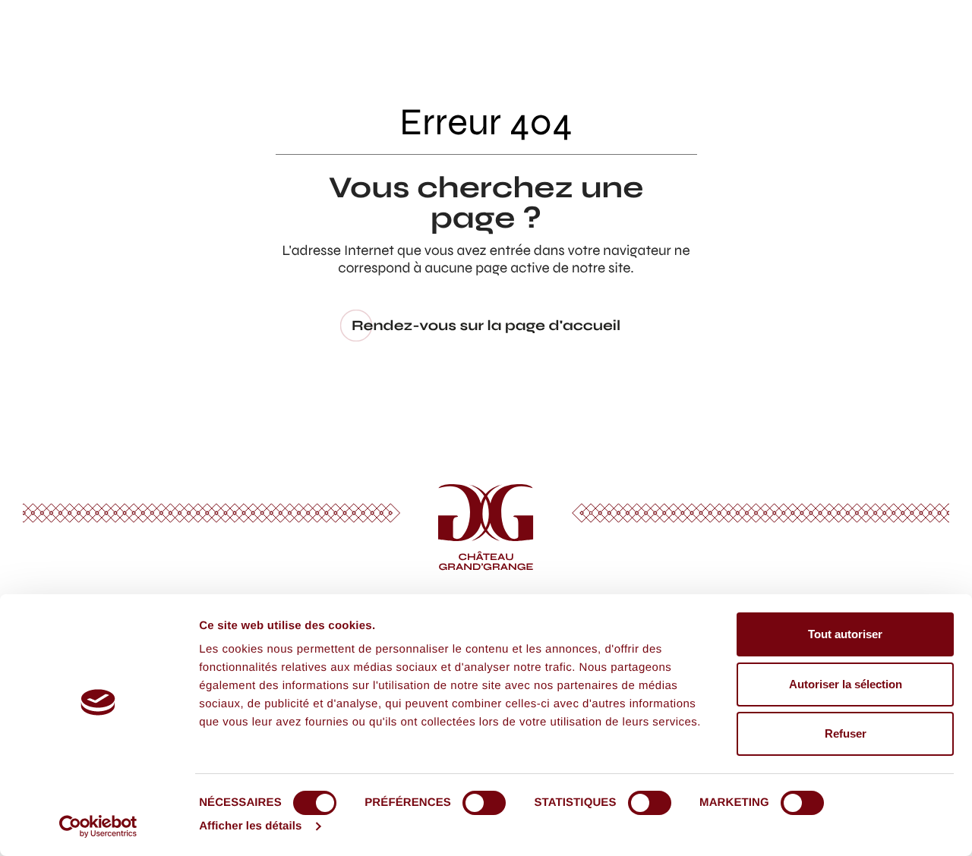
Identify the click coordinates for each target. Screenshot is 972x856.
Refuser (845, 733)
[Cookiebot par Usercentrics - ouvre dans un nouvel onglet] (98, 826)
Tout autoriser (845, 634)
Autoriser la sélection (845, 684)
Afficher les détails (250, 826)
